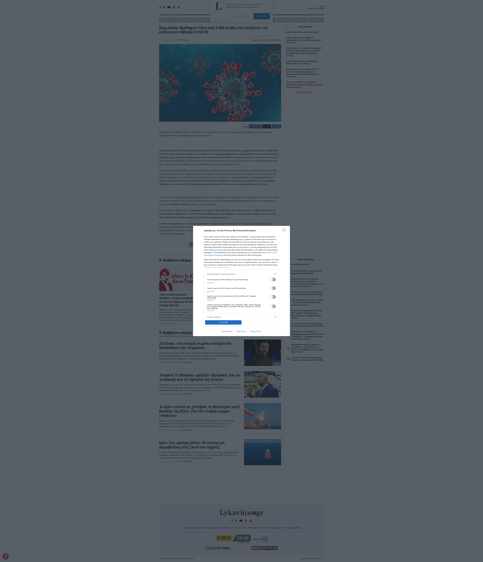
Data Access (241, 331)
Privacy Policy (255, 331)
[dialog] (241, 281)
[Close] (285, 230)
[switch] (272, 279)
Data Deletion (227, 331)
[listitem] (241, 274)
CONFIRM (223, 322)
